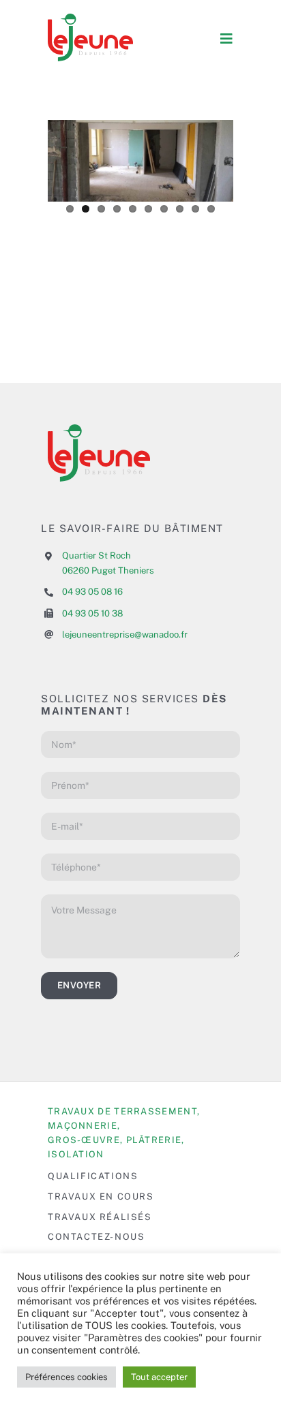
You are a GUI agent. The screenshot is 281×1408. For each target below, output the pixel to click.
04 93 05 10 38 (92, 613)
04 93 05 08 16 (92, 591)
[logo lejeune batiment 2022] (90, 18)
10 (211, 209)
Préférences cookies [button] (66, 1377)
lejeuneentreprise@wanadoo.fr (125, 634)
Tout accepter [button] (159, 1377)
